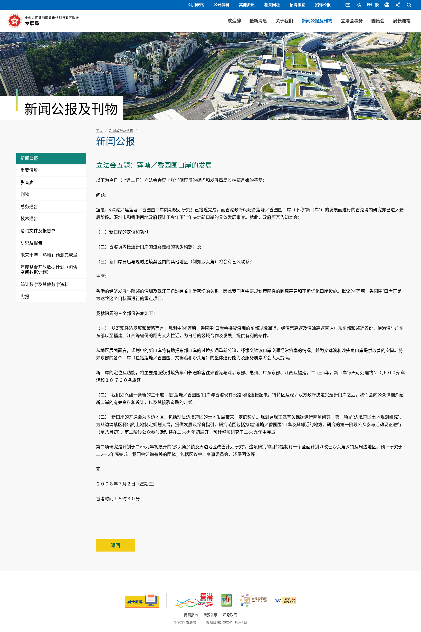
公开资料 (221, 4)
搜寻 (409, 5)
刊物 (24, 194)
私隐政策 (230, 615)
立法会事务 (352, 20)
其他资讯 (247, 4)
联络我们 (348, 5)
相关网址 (272, 4)
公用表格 (196, 4)
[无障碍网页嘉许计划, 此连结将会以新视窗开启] (253, 600)
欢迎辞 (234, 20)
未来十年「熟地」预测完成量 (48, 254)
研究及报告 (31, 243)
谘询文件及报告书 (38, 230)
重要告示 (210, 615)
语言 (387, 5)
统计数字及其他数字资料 (44, 284)
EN (369, 4)
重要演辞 (29, 170)
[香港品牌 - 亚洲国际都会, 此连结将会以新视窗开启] (193, 600)
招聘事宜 (297, 4)
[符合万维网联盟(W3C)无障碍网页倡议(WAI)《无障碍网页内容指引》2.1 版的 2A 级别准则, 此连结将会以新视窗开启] (285, 600)
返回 (115, 545)
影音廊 (27, 182)
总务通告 (29, 206)
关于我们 (284, 20)
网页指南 (191, 615)
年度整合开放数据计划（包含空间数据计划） (48, 270)
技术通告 (29, 218)
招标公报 (323, 4)
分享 (398, 5)
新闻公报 (29, 158)
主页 (99, 130)
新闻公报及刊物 (317, 20)
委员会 (377, 20)
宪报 (24, 296)
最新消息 (258, 20)
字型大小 (359, 5)
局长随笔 (402, 20)
